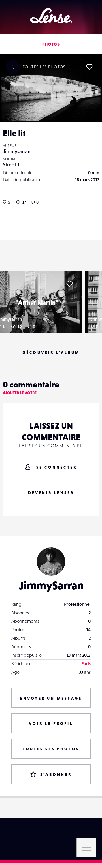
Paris (86, 663)
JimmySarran (51, 585)
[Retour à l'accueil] (51, 15)
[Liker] (89, 67)
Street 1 (11, 165)
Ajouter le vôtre (20, 393)
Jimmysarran (17, 151)
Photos (51, 44)
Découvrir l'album (51, 352)
